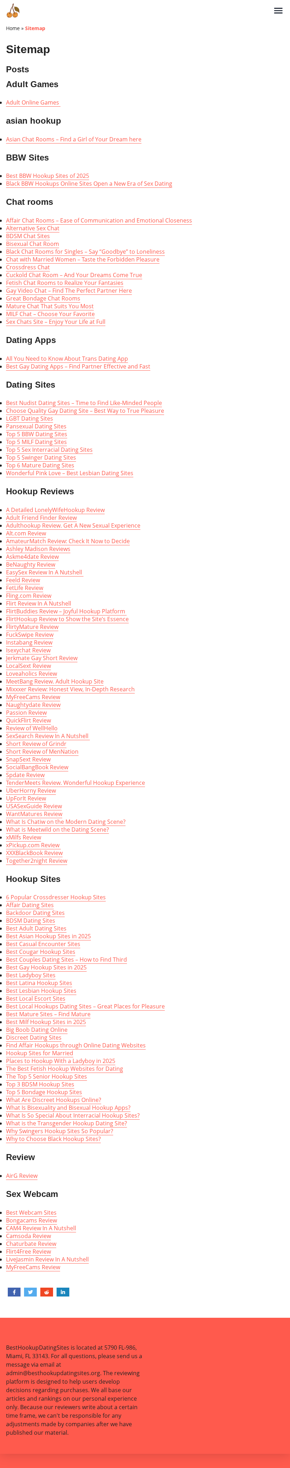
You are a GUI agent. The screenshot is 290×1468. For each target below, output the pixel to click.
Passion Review (26, 712)
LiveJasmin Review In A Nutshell (47, 1259)
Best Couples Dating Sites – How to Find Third (66, 959)
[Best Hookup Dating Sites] (139, 11)
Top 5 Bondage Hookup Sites (44, 1092)
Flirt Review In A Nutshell (38, 603)
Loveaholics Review (31, 673)
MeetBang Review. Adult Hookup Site (55, 681)
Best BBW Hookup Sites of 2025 (47, 176)
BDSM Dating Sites (30, 920)
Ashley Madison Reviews (38, 549)
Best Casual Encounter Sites (43, 944)
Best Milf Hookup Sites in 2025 (46, 1022)
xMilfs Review (23, 837)
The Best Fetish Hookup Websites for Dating (64, 1069)
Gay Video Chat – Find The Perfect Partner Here (69, 290)
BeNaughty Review (30, 564)
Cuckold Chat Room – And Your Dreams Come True (74, 275)
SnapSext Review (28, 759)
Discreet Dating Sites (34, 1037)
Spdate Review (25, 775)
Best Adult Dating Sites (36, 928)
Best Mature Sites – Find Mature (48, 1014)
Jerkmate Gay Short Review (41, 658)
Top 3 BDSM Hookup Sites (40, 1084)
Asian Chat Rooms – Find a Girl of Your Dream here (73, 139)
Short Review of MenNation (42, 751)
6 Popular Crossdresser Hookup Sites (56, 897)
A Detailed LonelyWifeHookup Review (55, 510)
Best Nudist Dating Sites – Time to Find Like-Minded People (84, 403)
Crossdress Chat (28, 267)
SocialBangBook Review (37, 767)
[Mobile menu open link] (278, 10)
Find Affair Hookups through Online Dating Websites (76, 1045)
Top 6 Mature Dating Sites (40, 465)
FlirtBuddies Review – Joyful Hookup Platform (66, 611)
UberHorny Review (31, 790)
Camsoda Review (28, 1236)
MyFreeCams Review (33, 697)
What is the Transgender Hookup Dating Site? (66, 1123)
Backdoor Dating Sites (35, 913)
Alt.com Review (26, 533)
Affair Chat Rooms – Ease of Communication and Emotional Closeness (99, 220)
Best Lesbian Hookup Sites (41, 991)
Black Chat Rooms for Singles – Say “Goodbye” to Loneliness (85, 251)
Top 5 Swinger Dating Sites (41, 457)
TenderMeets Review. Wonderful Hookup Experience (75, 783)
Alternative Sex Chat (32, 228)
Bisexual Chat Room (32, 244)
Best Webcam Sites (31, 1212)
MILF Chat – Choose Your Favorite (50, 314)
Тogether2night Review (36, 861)
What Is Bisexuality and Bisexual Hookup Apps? (68, 1108)
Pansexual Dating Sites (36, 426)
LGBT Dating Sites (29, 418)
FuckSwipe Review (29, 635)
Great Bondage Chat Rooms (43, 298)
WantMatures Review (34, 814)
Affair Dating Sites (30, 905)
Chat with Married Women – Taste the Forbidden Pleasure (83, 259)
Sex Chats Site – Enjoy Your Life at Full (55, 322)
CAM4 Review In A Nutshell (41, 1228)
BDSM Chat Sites (28, 236)
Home (13, 28)
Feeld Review (23, 580)
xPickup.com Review (33, 845)
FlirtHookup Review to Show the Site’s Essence (67, 619)
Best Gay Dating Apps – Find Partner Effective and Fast (78, 366)
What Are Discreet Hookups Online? (53, 1100)
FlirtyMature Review (32, 627)
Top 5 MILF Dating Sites (36, 442)
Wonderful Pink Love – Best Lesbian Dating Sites (69, 473)
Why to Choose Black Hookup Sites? (53, 1139)
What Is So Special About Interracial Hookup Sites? (73, 1115)
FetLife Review (24, 588)
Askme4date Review (32, 557)
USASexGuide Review (34, 806)
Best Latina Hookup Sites (39, 983)
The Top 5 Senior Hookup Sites (46, 1076)
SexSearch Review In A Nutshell (48, 736)
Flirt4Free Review (28, 1251)
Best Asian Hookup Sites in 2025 (48, 936)
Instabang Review (29, 642)
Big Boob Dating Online (37, 1030)
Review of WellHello (32, 728)
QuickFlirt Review (28, 720)
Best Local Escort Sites (35, 998)
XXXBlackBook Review (34, 853)
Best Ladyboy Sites (31, 975)
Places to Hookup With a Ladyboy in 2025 (60, 1061)
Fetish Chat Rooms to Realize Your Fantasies (64, 283)
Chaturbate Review (31, 1244)
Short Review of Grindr (36, 744)
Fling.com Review (28, 596)
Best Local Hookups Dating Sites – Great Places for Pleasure (85, 1006)
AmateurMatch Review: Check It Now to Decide (68, 541)
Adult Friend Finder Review (41, 518)
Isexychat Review (28, 650)
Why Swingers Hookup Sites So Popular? (59, 1131)
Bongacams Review (31, 1220)
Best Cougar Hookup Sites (40, 952)
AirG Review (21, 1176)
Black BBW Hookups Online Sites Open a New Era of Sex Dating (89, 183)
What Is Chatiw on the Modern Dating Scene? (66, 822)
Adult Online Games (33, 102)
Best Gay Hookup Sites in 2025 (46, 967)
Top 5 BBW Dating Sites (36, 434)
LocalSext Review (28, 666)
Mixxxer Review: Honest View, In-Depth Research (70, 689)
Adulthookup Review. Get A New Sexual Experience (73, 525)
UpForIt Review (26, 798)
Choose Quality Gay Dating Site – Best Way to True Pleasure (85, 411)
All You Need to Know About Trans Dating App (67, 358)
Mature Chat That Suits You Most (50, 306)
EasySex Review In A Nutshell (44, 572)
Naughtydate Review (33, 705)
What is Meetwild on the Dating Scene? (57, 829)
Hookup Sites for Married (39, 1053)
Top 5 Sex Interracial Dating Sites (49, 450)
